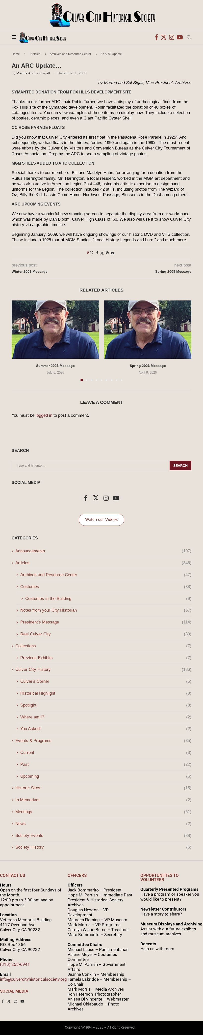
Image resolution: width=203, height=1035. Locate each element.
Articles (35, 54)
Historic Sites (103, 788)
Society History (103, 847)
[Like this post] (91, 253)
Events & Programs (103, 740)
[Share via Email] (112, 253)
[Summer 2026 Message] (55, 329)
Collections (103, 646)
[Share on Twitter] (102, 253)
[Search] (188, 37)
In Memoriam (103, 800)
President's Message (105, 622)
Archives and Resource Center (70, 54)
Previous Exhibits (105, 657)
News (103, 823)
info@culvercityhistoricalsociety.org (33, 979)
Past (105, 764)
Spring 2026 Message (148, 366)
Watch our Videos (101, 519)
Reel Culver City (105, 634)
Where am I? (105, 717)
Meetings (103, 811)
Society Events (103, 835)
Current (105, 752)
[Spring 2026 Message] (147, 329)
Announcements (103, 551)
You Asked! (105, 728)
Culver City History (103, 669)
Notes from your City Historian (105, 610)
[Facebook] (156, 37)
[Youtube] (180, 37)
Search (180, 466)
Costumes (105, 586)
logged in (44, 415)
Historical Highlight (105, 693)
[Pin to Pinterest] (107, 253)
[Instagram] (171, 37)
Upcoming (105, 776)
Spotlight (105, 705)
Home (16, 54)
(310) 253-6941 (15, 964)
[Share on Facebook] (97, 253)
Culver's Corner (105, 681)
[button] (18, 340)
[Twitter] (164, 37)
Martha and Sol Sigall (33, 73)
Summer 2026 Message (55, 366)
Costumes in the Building (108, 598)
